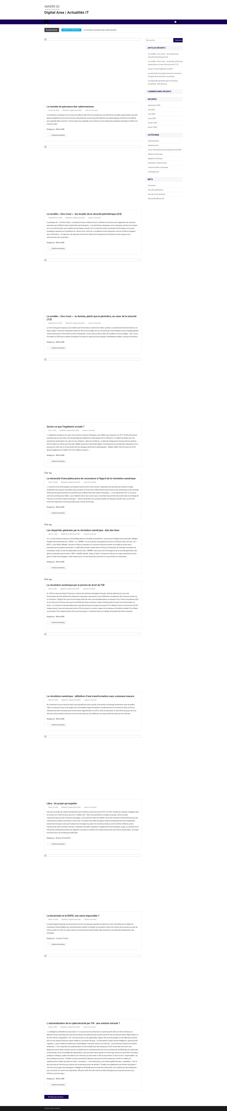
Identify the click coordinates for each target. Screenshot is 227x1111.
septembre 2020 (154, 105)
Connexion (152, 185)
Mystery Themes (65, 1108)
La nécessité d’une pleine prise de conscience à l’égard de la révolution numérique (91, 478)
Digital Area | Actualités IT (66, 12)
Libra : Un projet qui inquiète (62, 803)
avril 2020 (151, 114)
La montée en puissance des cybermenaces (70, 106)
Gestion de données (155, 154)
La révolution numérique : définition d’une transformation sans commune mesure (90, 696)
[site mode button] (176, 22)
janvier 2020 (152, 127)
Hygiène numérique (155, 158)
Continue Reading (58, 135)
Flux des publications (155, 190)
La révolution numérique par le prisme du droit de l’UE (76, 585)
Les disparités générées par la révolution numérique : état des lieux (83, 530)
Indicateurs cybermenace (157, 163)
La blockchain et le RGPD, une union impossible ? (73, 915)
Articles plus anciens (55, 1097)
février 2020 (152, 123)
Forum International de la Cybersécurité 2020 (164, 150)
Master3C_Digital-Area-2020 (72, 110)
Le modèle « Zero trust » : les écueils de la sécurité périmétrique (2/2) (115, 30)
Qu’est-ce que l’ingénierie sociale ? (65, 426)
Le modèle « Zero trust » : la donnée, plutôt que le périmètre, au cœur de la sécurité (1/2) (165, 62)
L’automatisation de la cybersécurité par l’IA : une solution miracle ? (83, 1023)
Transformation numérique (158, 167)
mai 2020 (151, 110)
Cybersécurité (81, 30)
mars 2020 (152, 118)
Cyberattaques (68, 30)
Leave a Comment (91, 110)
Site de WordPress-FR (156, 199)
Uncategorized (153, 172)
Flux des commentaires (156, 194)
